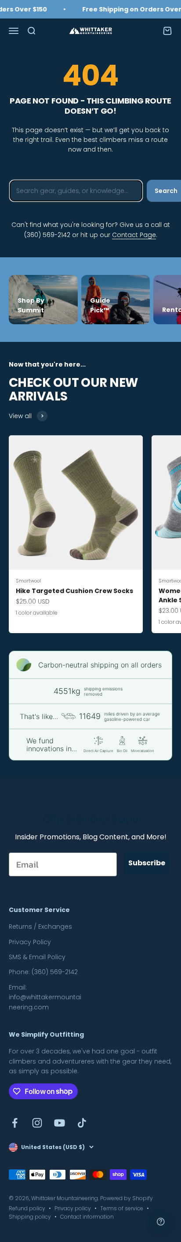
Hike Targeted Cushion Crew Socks (74, 590)
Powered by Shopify (126, 1198)
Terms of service (121, 1208)
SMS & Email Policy (37, 957)
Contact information (87, 1216)
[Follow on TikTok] (82, 1123)
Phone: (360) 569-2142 (43, 972)
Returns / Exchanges (40, 926)
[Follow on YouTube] (59, 1123)
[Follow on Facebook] (15, 1123)
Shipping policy (30, 1216)
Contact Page (134, 234)
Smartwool (28, 580)
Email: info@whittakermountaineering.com (45, 997)
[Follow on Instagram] (37, 1123)
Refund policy (27, 1208)
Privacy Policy (30, 942)
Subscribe (146, 863)
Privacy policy (72, 1208)
